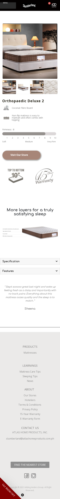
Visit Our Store (19, 155)
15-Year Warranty (30, 414)
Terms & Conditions (30, 404)
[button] (8, 5)
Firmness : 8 (8, 129)
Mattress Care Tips (30, 371)
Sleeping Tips (30, 376)
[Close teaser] (22, 495)
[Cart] (48, 5)
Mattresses (30, 352)
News (30, 381)
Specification (11, 261)
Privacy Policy (30, 409)
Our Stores (30, 395)
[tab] (30, 261)
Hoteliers (30, 400)
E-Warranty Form (30, 418)
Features (8, 271)
